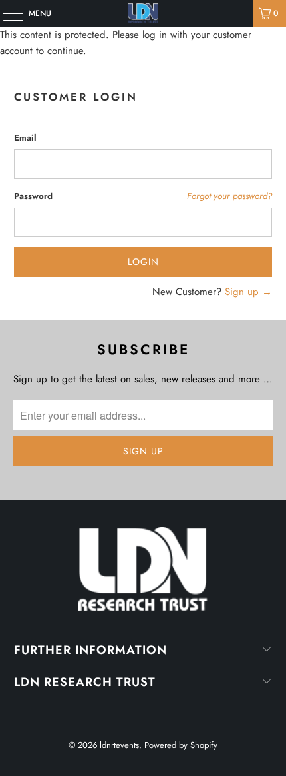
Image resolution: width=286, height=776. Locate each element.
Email (25, 137)
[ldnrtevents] (143, 13)
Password (33, 196)
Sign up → (248, 291)
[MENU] (6, 13)
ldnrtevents (119, 745)
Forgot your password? (229, 196)
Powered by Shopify (180, 745)
